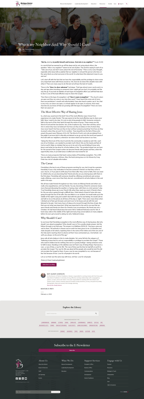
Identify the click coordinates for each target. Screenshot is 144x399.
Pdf (102, 322)
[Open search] (126, 3)
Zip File (96, 322)
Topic (76, 331)
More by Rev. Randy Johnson (54, 285)
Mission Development (66, 3)
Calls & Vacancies (111, 385)
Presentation (93, 325)
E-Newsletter (110, 374)
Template (73, 322)
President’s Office (88, 364)
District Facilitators (89, 378)
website (89, 322)
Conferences (45, 322)
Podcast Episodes (61, 325)
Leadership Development (81, 3)
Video (66, 322)
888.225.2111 (18, 374)
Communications (88, 371)
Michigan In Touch (111, 371)
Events (110, 3)
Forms (52, 325)
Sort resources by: (53, 331)
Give (115, 3)
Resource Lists (43, 325)
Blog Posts (72, 325)
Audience (69, 331)
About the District (43, 364)
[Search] (96, 313)
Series (81, 331)
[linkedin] (23, 378)
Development (87, 374)
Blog (108, 378)
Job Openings (42, 374)
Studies (60, 322)
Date (42, 292)
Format (62, 331)
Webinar (53, 322)
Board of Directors (43, 367)
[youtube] (26, 378)
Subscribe (72, 350)
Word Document (82, 325)
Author (87, 331)
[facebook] (17, 378)
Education (93, 3)
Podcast (109, 364)
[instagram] (20, 378)
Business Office (88, 367)
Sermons (102, 325)
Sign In (121, 3)
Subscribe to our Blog (49, 264)
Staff (40, 371)
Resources (102, 3)
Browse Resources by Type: (72, 319)
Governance (81, 322)
